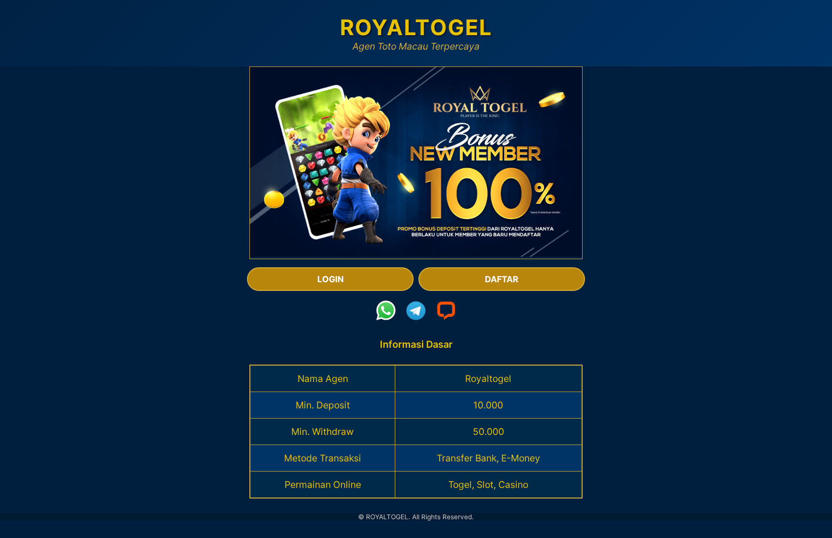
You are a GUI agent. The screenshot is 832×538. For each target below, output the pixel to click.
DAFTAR (502, 279)
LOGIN (330, 279)
